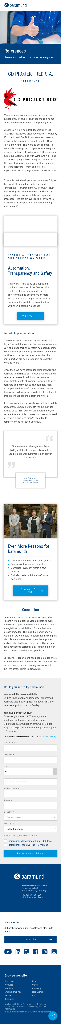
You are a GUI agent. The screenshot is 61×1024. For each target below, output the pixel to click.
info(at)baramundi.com (32, 897)
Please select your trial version (24, 836)
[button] (58, 5)
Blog (34, 981)
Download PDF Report (28, 590)
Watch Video (28, 316)
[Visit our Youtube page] (8, 952)
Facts (34, 995)
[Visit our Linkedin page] (18, 952)
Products (8, 985)
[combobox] (30, 771)
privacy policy (50, 737)
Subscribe (30, 939)
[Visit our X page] (26, 952)
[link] (20, 5)
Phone (12, 766)
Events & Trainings (12, 992)
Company (14, 800)
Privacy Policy (21, 1004)
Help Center (37, 992)
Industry (13, 812)
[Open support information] (53, 1016)
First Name (14, 743)
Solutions (8, 988)
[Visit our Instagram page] (54, 952)
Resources (9, 999)
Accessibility (32, 1006)
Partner (7, 995)
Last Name (14, 754)
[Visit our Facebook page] (35, 952)
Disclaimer (9, 1004)
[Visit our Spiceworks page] (45, 952)
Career (35, 985)
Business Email (16, 788)
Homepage (9, 981)
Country (13, 824)
